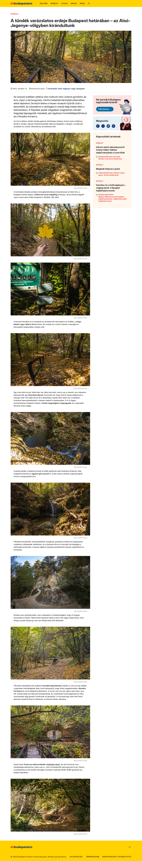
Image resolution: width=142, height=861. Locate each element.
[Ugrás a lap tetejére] (129, 847)
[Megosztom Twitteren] (103, 126)
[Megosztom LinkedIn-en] (108, 126)
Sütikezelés (76, 857)
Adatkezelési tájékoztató (116, 857)
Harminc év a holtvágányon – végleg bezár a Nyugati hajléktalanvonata (111, 188)
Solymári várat (53, 764)
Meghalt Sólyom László (108, 169)
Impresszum (92, 857)
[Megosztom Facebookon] (98, 126)
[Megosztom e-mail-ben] (113, 126)
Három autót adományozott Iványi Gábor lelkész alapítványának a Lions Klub (110, 150)
